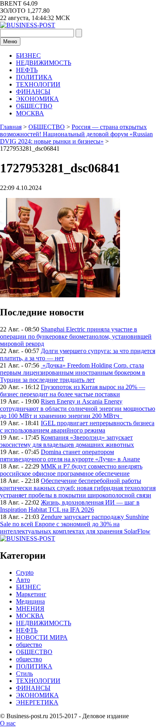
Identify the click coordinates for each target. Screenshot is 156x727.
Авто (23, 579)
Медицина (30, 601)
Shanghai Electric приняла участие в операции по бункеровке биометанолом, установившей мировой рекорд (76, 336)
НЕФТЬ (27, 70)
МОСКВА (30, 113)
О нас (8, 723)
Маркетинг (31, 594)
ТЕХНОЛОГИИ (38, 84)
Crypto (25, 572)
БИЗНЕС (28, 55)
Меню (10, 41)
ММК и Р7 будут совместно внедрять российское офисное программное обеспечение (71, 470)
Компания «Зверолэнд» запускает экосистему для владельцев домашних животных (67, 441)
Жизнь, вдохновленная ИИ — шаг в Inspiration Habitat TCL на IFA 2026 (70, 506)
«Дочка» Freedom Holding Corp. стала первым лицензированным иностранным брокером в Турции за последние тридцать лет (72, 372)
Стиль (24, 673)
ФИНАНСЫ (33, 91)
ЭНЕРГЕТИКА (37, 702)
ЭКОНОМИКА (37, 98)
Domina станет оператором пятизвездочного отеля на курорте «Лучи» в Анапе (70, 455)
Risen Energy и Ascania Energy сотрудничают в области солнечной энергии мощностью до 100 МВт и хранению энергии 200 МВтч (77, 408)
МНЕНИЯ (30, 608)
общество (29, 644)
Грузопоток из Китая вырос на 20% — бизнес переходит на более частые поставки (72, 391)
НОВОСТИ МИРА (42, 637)
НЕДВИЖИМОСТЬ (43, 62)
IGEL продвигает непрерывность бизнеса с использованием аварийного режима (77, 427)
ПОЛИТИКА (34, 77)
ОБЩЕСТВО (34, 106)
